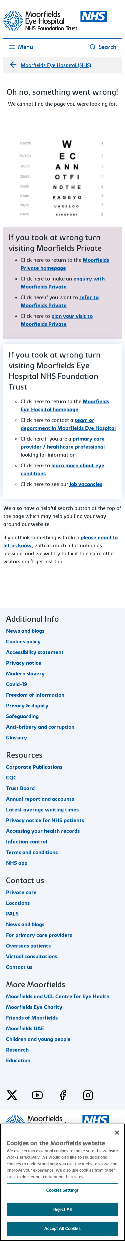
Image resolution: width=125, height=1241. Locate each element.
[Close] (117, 1132)
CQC (11, 778)
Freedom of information (35, 695)
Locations (18, 903)
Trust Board (20, 788)
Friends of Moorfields (32, 1018)
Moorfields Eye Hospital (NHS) (56, 65)
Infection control (26, 842)
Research (17, 1050)
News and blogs (25, 631)
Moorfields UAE (25, 1029)
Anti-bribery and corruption (40, 727)
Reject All (62, 1209)
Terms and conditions (32, 852)
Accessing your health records (43, 831)
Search (107, 47)
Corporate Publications (34, 767)
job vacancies (86, 484)
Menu (25, 47)
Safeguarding (22, 716)
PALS (12, 914)
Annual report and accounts (40, 799)
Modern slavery (25, 674)
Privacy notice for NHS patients (45, 820)
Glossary (16, 738)
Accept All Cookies (62, 1228)
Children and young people (38, 1039)
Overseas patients (28, 946)
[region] (62, 1182)
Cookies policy (23, 642)
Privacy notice (23, 663)
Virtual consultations (31, 957)
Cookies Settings (62, 1190)
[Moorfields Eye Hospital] (55, 29)
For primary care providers (39, 935)
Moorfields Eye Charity (34, 1007)
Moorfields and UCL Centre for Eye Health (57, 997)
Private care (21, 892)
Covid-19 (16, 684)
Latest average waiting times (42, 810)
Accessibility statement (35, 652)
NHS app (16, 863)
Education (18, 1061)
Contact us (19, 967)
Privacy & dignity (27, 706)
